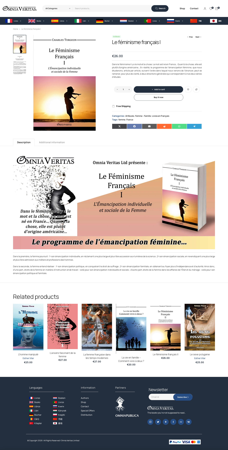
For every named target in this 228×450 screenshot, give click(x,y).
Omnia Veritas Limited (70, 440)
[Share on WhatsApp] (179, 126)
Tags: (115, 119)
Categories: (118, 115)
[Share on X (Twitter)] (119, 126)
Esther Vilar (28, 358)
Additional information (52, 142)
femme (121, 119)
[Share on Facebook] (134, 126)
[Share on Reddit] (164, 126)
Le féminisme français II (165, 354)
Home (15, 29)
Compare (196, 89)
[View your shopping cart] (216, 8)
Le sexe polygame (200, 354)
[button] (13, 21)
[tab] (24, 142)
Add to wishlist (188, 89)
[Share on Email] (149, 126)
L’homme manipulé (28, 354)
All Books (129, 115)
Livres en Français (160, 115)
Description (23, 142)
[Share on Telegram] (194, 126)
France (129, 119)
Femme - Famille (143, 115)
